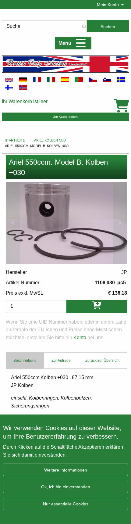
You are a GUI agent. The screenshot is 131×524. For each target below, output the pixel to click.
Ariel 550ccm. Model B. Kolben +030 (37, 146)
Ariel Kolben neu (50, 140)
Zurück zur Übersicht (102, 360)
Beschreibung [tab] (25, 360)
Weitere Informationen (65, 470)
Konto (79, 337)
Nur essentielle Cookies (65, 503)
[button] (66, 223)
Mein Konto (108, 4)
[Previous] (13, 223)
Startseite (15, 140)
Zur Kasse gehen (65, 116)
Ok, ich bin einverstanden (65, 486)
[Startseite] (65, 64)
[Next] (120, 223)
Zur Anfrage (61, 360)
